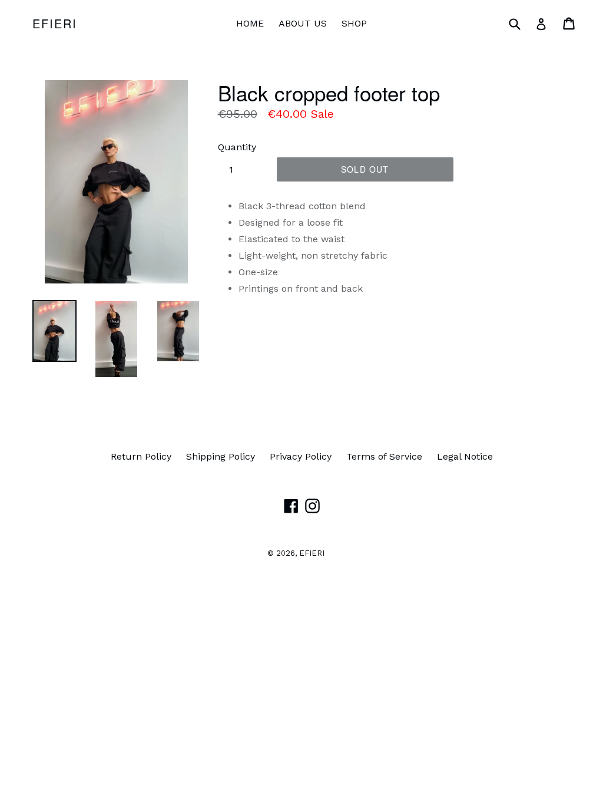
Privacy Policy (301, 456)
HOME (250, 23)
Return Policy (141, 456)
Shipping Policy (220, 456)
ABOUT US (303, 23)
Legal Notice (465, 456)
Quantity (237, 147)
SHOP (354, 23)
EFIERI (54, 24)
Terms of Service (384, 456)
